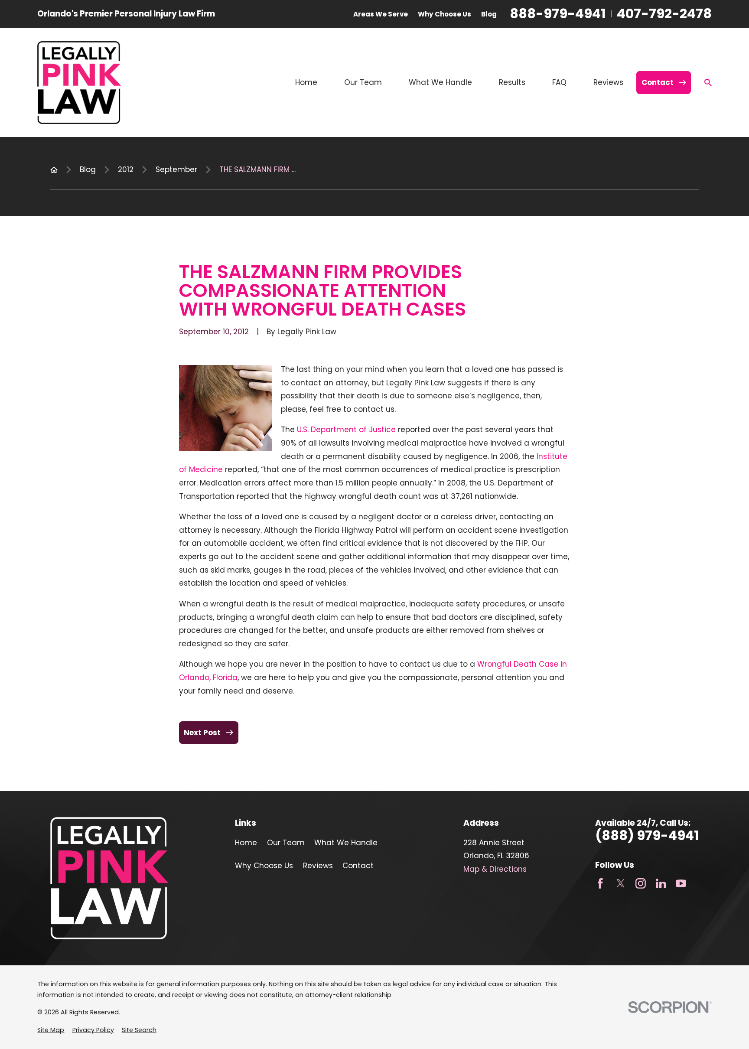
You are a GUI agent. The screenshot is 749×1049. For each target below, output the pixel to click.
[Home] (79, 82)
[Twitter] (620, 883)
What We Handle (346, 842)
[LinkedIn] (661, 883)
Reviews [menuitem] (608, 82)
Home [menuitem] (306, 82)
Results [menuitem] (512, 82)
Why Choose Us (444, 14)
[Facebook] (600, 883)
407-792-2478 (664, 14)
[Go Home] (54, 169)
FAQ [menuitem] (559, 82)
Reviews (318, 865)
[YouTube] (681, 883)
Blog (489, 14)
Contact (358, 865)
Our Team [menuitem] (363, 82)
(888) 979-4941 (647, 835)
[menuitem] (50, 1030)
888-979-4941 (558, 14)
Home (246, 842)
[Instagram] (640, 883)
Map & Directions (495, 869)
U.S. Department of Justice (346, 429)
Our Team (286, 842)
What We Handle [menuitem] (440, 82)
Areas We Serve (380, 14)
